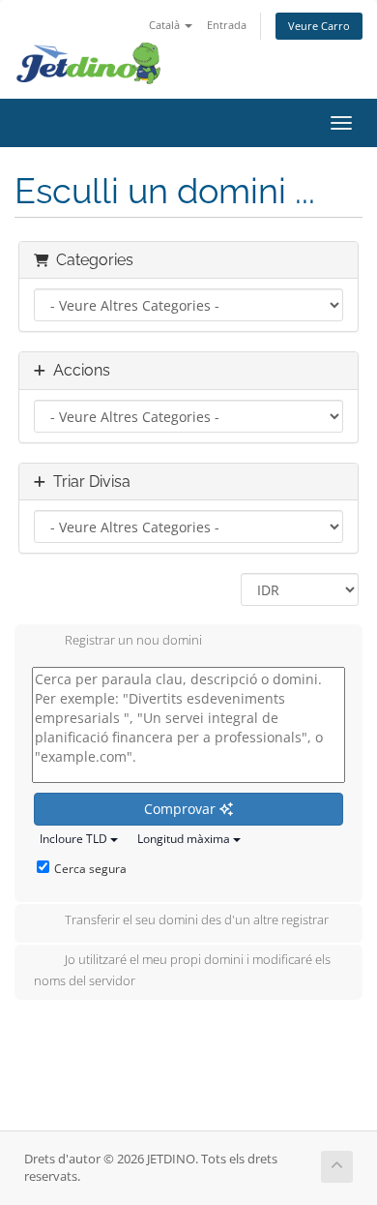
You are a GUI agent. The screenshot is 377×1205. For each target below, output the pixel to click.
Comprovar (181, 808)
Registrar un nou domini (133, 639)
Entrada (226, 24)
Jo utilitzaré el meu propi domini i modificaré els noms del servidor (182, 969)
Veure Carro (319, 25)
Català (166, 24)
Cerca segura (90, 868)
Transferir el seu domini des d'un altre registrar (197, 919)
